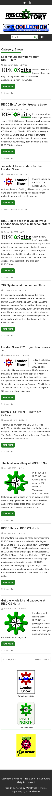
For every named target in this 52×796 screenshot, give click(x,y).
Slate (19, 96)
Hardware (18, 650)
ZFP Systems (15, 339)
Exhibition (18, 404)
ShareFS (46, 336)
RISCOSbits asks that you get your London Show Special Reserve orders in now (25, 224)
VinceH (25, 65)
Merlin (28, 336)
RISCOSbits (5, 96)
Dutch (33, 452)
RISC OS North (32, 520)
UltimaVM (5, 339)
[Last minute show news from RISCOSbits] (16, 69)
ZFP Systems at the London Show (23, 285)
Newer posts (41, 659)
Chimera (17, 589)
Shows (6, 93)
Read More (8, 86)
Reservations (31, 277)
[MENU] (49, 37)
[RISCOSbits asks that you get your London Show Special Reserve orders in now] (16, 236)
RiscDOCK (38, 589)
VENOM (14, 592)
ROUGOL (39, 209)
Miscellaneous (19, 520)
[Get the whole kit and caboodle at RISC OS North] (16, 613)
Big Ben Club (25, 452)
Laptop (25, 93)
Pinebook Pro (42, 93)
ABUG (16, 452)
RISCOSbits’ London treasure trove (24, 104)
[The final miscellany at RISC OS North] (16, 472)
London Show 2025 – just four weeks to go (25, 348)
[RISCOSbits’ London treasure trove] (16, 114)
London (32, 93)
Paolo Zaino (37, 336)
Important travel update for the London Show (21, 167)
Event (39, 452)
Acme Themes (33, 791)
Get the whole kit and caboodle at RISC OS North (23, 602)
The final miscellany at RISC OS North (25, 463)
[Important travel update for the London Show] (16, 179)
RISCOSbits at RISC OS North (20, 528)
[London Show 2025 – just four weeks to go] (16, 360)
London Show (19, 277)
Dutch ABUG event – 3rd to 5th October (21, 413)
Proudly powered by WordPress (21, 787)
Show (13, 96)
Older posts (10, 659)
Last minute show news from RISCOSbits (20, 58)
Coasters (17, 93)
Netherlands (6, 455)
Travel (3, 213)
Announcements (10, 209)
